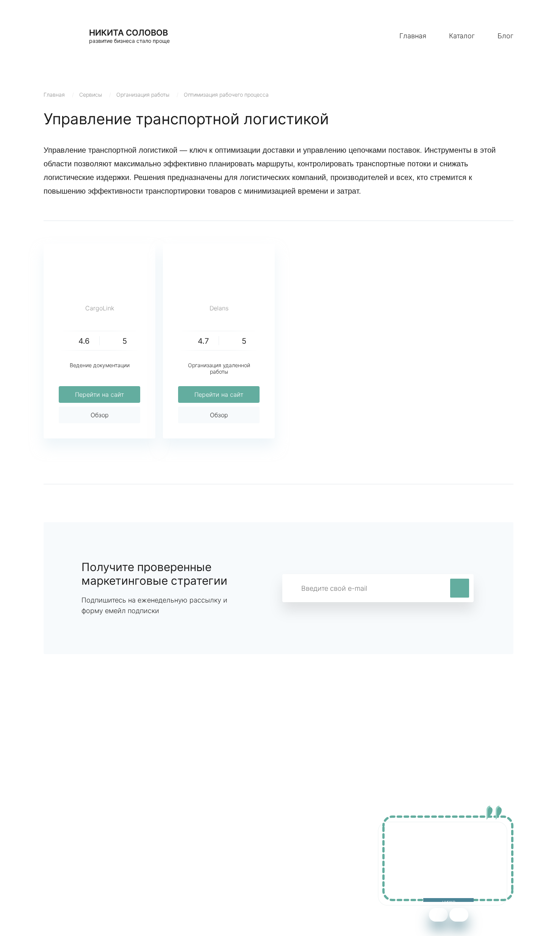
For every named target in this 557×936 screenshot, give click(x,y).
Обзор (100, 415)
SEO (193, 867)
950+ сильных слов (72, 844)
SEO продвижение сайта (80, 855)
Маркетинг (203, 844)
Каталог (462, 36)
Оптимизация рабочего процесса (226, 94)
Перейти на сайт (99, 394)
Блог (505, 36)
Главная (412, 36)
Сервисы (90, 94)
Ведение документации (100, 365)
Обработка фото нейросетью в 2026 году (105, 867)
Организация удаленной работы (219, 368)
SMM (194, 855)
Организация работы (142, 94)
